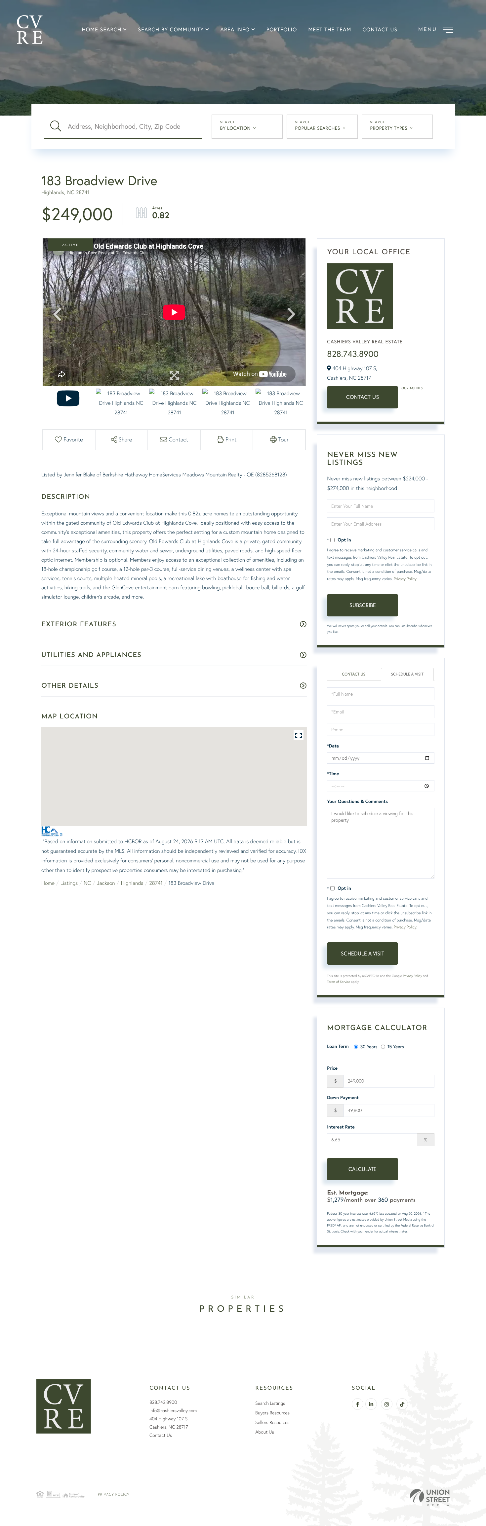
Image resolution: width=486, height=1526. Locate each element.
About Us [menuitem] (264, 1432)
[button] (56, 126)
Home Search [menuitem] (102, 29)
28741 (156, 883)
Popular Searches (317, 128)
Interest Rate (340, 1127)
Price (332, 1068)
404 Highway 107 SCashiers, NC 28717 (168, 1423)
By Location (235, 128)
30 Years (369, 1046)
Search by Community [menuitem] (171, 29)
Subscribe (362, 605)
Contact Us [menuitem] (379, 29)
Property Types (389, 128)
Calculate (362, 1168)
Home (48, 883)
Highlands (132, 883)
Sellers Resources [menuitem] (272, 1422)
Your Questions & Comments (357, 801)
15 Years (395, 1046)
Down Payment (343, 1097)
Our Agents (412, 388)
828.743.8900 (353, 354)
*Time (333, 774)
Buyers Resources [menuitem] (272, 1413)
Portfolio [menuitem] (281, 29)
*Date (333, 746)
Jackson (106, 883)
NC (87, 883)
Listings (69, 883)
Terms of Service (338, 982)
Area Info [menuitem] (235, 29)
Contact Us (362, 397)
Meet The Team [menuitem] (329, 29)
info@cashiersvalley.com (173, 1410)
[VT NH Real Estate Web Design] (430, 1497)
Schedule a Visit (407, 674)
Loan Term (337, 1046)
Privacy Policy (405, 578)
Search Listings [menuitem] (270, 1403)
